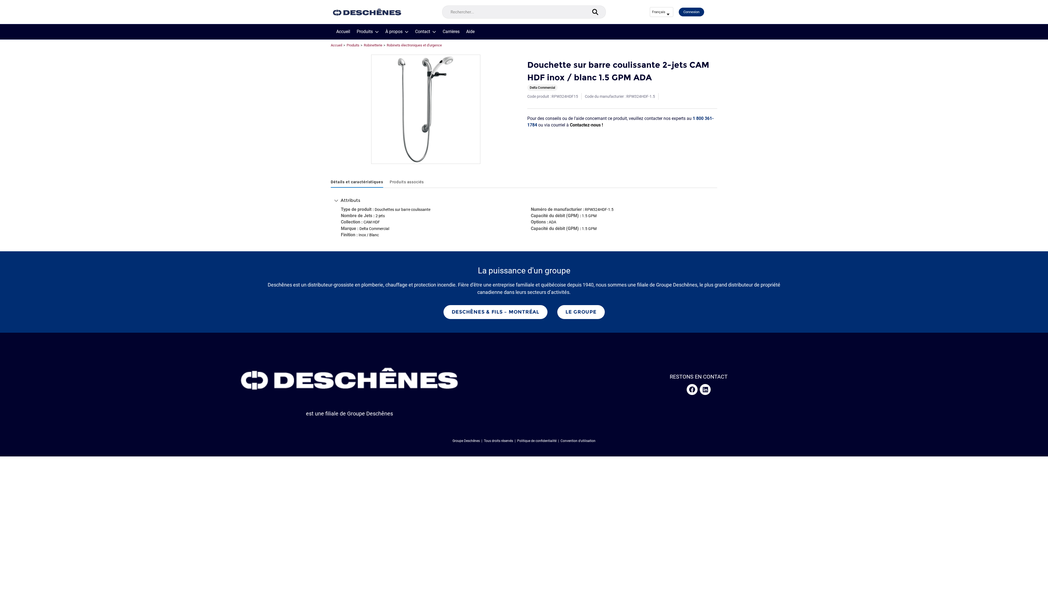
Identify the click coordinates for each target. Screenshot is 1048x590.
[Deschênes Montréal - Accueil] (367, 12)
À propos (394, 31)
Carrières (451, 31)
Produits (365, 31)
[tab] (357, 182)
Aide (470, 31)
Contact (422, 31)
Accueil (343, 31)
